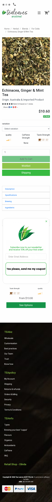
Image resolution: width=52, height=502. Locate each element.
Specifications (11, 195)
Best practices (10, 348)
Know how (8, 364)
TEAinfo (8, 418)
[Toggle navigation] (39, 13)
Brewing (8, 201)
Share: (6, 107)
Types (7, 425)
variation (6, 124)
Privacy (7, 405)
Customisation (10, 343)
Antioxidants (9, 445)
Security (8, 399)
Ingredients (9, 208)
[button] (26, 166)
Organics (8, 440)
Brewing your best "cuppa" (15, 430)
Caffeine (8, 450)
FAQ (6, 456)
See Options (26, 305)
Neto (27, 479)
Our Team (8, 354)
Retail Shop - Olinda (15, 464)
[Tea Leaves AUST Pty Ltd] (15, 13)
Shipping (26, 172)
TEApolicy (10, 372)
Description (10, 189)
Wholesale (8, 338)
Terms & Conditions (12, 410)
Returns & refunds (12, 389)
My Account (9, 379)
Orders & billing (10, 394)
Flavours (8, 435)
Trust (6, 359)
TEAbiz (8, 331)
